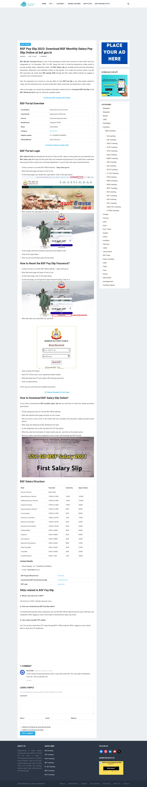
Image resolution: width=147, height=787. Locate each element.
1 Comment (43, 56)
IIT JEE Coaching (112, 173)
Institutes (88, 3)
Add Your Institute (102, 3)
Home (44, 3)
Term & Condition (95, 783)
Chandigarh (107, 123)
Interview (106, 244)
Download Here (63, 580)
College (105, 214)
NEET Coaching (112, 188)
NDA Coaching (112, 184)
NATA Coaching (112, 181)
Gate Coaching (112, 155)
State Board (107, 278)
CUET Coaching (112, 151)
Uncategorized (108, 281)
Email (48, 718)
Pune (104, 270)
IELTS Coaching (112, 170)
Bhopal (105, 116)
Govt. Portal (25, 44)
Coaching (60, 3)
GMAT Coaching (112, 158)
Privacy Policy (106, 783)
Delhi (104, 222)
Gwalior (105, 233)
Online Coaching (74, 3)
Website (73, 718)
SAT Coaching (111, 199)
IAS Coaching (111, 166)
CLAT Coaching (112, 147)
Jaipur (105, 248)
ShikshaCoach (26, 783)
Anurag (23, 56)
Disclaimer (84, 783)
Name (22, 718)
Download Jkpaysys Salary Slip (57, 145)
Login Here (61, 584)
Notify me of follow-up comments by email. (36, 727)
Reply (29, 680)
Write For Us (116, 783)
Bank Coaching (110, 131)
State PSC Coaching (114, 207)
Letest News (107, 252)
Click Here (61, 575)
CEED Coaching (112, 143)
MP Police (106, 255)
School (105, 274)
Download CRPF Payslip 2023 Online (57, 98)
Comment (24, 696)
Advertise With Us (73, 783)
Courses (106, 218)
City (50, 3)
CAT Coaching (49, 754)
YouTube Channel (109, 285)
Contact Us (126, 783)
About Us (62, 783)
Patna (105, 266)
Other (105, 263)
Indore (105, 237)
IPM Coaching (111, 177)
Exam (105, 225)
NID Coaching (111, 192)
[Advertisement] (74, 22)
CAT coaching (111, 140)
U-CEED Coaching (113, 211)
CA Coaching (111, 136)
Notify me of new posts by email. (33, 730)
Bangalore (106, 112)
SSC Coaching (111, 203)
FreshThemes (41, 783)
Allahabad (106, 108)
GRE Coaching (111, 162)
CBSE (105, 119)
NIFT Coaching (112, 196)
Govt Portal (53, 131)
